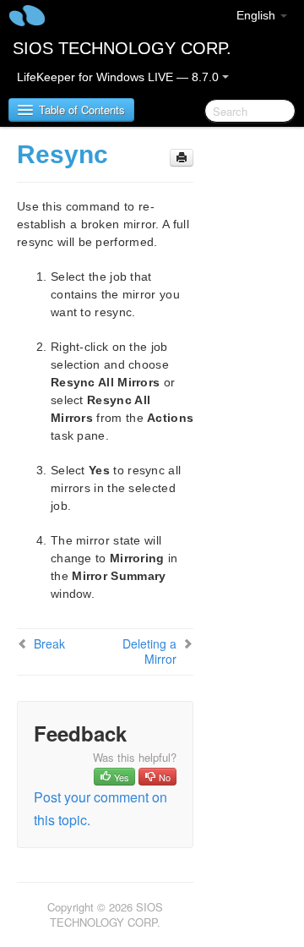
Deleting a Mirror (149, 651)
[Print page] (181, 158)
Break (49, 643)
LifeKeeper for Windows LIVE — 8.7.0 (119, 77)
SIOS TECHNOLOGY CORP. (122, 48)
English (257, 15)
